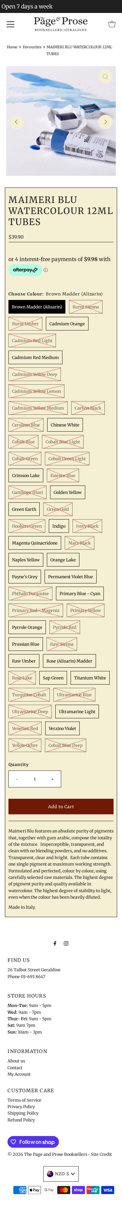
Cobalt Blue (23, 441)
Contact (14, 1067)
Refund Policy (21, 1119)
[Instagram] (66, 943)
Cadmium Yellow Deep (34, 374)
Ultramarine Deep (30, 711)
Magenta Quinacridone (35, 542)
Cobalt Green (25, 458)
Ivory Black (87, 526)
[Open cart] (112, 24)
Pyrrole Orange (27, 627)
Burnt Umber (25, 323)
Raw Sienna (62, 644)
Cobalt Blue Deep (65, 745)
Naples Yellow (26, 559)
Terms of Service (24, 1100)
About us (16, 1060)
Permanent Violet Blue (70, 576)
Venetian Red (25, 728)
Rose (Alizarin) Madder (69, 661)
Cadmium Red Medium (35, 357)
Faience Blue (62, 475)
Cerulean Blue (26, 424)
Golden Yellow (68, 492)
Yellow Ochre (25, 745)
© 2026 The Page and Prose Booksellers (47, 1154)
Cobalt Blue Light (63, 441)
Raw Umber (24, 661)
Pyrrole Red (64, 627)
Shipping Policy (22, 1113)
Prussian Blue (25, 644)
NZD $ (62, 1173)
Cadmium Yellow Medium (38, 408)
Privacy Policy (21, 1106)
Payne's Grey (24, 576)
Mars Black (79, 542)
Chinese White (65, 424)
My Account (19, 1074)
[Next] (105, 122)
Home (12, 47)
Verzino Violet (62, 728)
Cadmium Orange (67, 323)
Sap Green (53, 677)
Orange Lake (63, 559)
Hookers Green (27, 526)
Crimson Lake (26, 475)
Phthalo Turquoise (30, 593)
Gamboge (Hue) (27, 492)
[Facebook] (55, 943)
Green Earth (24, 509)
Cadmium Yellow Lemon (36, 391)
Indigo (58, 526)
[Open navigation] (10, 24)
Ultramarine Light (77, 711)
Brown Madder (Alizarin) (37, 306)
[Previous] (16, 122)
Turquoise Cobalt (29, 694)
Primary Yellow (85, 610)
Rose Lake (22, 677)
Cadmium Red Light (32, 340)
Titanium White (90, 677)
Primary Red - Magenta (36, 610)
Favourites (32, 47)
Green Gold (58, 509)
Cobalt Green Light (67, 458)
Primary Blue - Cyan (80, 593)
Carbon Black (88, 408)
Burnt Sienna (86, 306)
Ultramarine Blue (74, 694)
